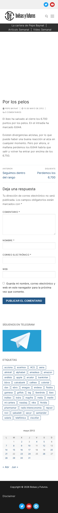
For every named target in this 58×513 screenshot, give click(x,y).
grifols (20, 392)
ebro (15, 387)
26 (44, 454)
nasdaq (23, 402)
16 (21, 450)
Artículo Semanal (18, 29)
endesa (38, 387)
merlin (50, 397)
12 (44, 445)
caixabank (19, 382)
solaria (7, 417)
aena (41, 367)
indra (18, 397)
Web (5, 269)
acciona (8, 367)
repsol (49, 407)
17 (29, 450)
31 (29, 458)
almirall (8, 372)
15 (14, 450)
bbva (7, 382)
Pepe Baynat (11, 108)
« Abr (6, 467)
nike (34, 402)
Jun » (15, 467)
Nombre (8, 240)
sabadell (17, 412)
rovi (6, 412)
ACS (32, 367)
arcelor (30, 377)
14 (6, 450)
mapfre (29, 397)
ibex (51, 392)
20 (51, 450)
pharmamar (10, 407)
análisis (8, 377)
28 (6, 458)
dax (6, 387)
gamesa (8, 392)
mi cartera (9, 402)
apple (19, 377)
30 (21, 458)
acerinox (21, 367)
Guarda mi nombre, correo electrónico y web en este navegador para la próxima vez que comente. (29, 287)
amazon (48, 372)
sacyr (29, 412)
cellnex (33, 382)
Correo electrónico (17, 254)
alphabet (20, 372)
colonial (45, 382)
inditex (7, 397)
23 (21, 454)
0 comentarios (13, 112)
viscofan (34, 417)
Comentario (11, 212)
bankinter (43, 377)
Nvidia (43, 402)
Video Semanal (42, 29)
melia (40, 397)
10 (29, 445)
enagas (26, 387)
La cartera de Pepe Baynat (28, 25)
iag (29, 392)
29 (14, 458)
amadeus (34, 372)
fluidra (49, 387)
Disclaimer (9, 496)
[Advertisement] (29, 62)
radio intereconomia (31, 407)
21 (6, 454)
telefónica (20, 417)
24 (29, 454)
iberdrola (40, 392)
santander (41, 412)
